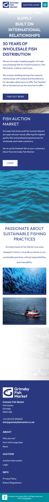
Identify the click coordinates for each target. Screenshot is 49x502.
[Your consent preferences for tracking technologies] (4, 497)
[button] (45, 4)
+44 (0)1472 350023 (13, 419)
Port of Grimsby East (13, 442)
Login (5, 464)
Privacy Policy (9, 478)
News (5, 446)
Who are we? (9, 438)
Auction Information (12, 460)
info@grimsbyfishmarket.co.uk (18, 422)
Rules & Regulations (12, 482)
